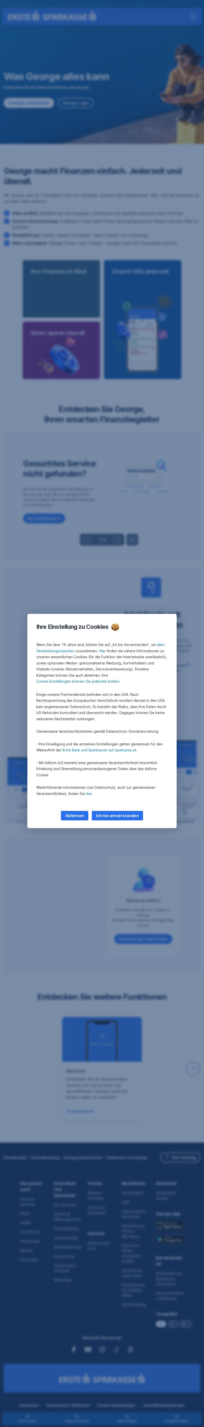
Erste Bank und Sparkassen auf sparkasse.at (99, 750)
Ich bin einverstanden (117, 815)
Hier (102, 651)
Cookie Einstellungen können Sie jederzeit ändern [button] (77, 681)
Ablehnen (74, 815)
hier (89, 793)
